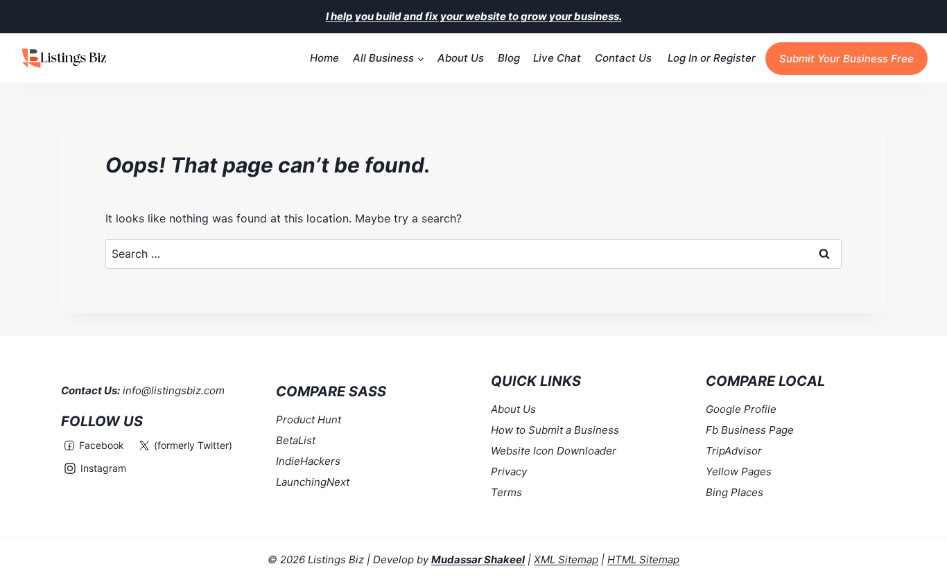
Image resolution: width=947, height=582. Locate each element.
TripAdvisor (734, 450)
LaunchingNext (312, 481)
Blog (509, 57)
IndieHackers (308, 461)
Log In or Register (712, 57)
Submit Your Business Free (846, 58)
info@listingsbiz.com (174, 390)
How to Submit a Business (555, 429)
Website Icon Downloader (553, 450)
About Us (460, 57)
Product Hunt (308, 419)
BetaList (295, 440)
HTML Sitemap (643, 559)
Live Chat (557, 57)
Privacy (509, 471)
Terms (506, 492)
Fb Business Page (750, 429)
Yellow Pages (739, 471)
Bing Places (734, 492)
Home (324, 57)
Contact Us (623, 57)
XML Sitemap (566, 559)
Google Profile (741, 409)
